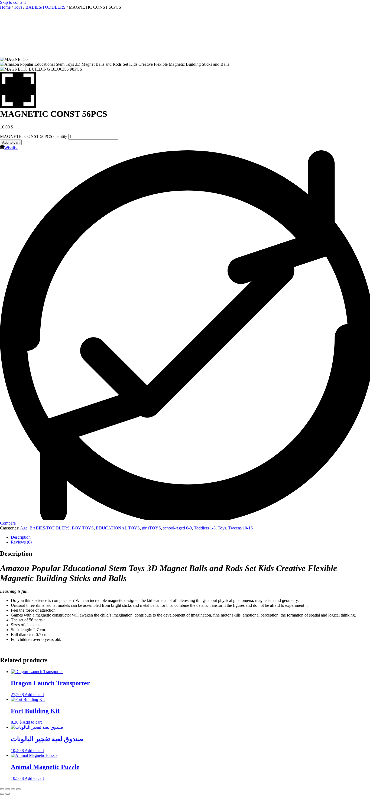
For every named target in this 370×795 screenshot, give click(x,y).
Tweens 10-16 (240, 528)
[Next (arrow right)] (7, 794)
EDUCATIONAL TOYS (118, 528)
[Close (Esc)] (18, 789)
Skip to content (13, 2)
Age (23, 528)
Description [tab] (21, 537)
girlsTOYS (151, 528)
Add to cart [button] (34, 694)
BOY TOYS (83, 528)
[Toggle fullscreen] (7, 789)
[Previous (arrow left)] (2, 794)
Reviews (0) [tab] (21, 542)
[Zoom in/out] (2, 789)
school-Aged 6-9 (177, 528)
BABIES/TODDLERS (45, 7)
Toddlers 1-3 (205, 528)
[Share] (13, 789)
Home (5, 7)
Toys (18, 7)
